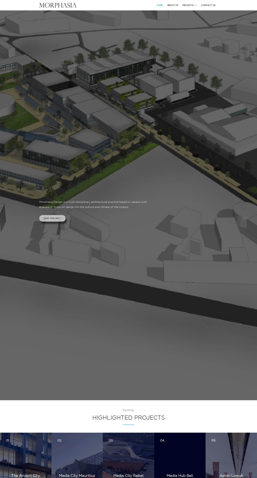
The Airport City (25, 475)
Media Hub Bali (180, 475)
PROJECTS (188, 5)
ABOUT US (172, 5)
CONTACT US (208, 5)
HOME (160, 5)
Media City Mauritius (77, 475)
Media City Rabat (128, 475)
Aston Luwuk (231, 475)
